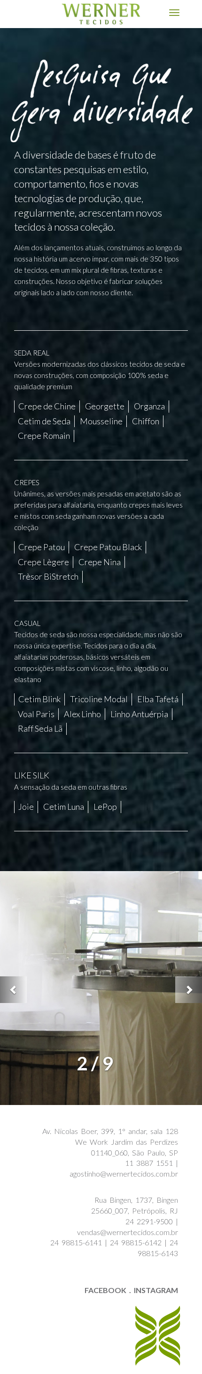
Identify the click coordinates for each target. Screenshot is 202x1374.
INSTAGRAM (156, 1290)
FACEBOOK (105, 1290)
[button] (13, 989)
